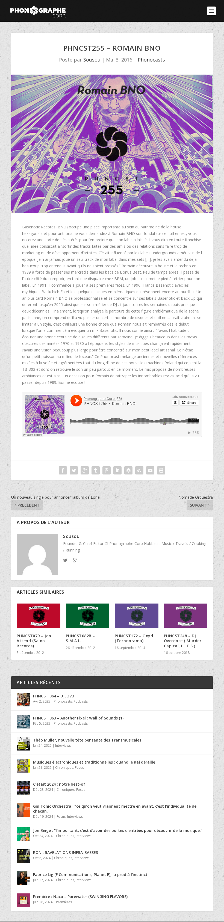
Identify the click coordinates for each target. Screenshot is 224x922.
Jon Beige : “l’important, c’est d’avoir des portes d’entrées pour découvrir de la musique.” (117, 830)
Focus (79, 767)
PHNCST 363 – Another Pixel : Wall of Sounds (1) (78, 718)
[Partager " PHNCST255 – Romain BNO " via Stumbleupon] (139, 470)
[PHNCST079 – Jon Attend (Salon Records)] (38, 616)
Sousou (92, 59)
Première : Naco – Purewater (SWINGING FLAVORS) (80, 896)
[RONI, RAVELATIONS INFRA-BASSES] (23, 856)
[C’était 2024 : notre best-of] (23, 788)
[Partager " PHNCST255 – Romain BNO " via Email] (150, 470)
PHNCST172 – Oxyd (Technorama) (134, 638)
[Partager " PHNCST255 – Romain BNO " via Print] (161, 470)
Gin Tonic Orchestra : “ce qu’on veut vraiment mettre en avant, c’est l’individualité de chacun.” (114, 809)
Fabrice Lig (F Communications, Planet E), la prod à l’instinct (90, 874)
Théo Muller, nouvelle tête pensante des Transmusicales (87, 740)
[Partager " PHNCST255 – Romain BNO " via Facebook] (62, 470)
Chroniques (64, 767)
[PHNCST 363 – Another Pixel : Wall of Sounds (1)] (23, 721)
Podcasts (80, 701)
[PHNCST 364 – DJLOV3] (23, 699)
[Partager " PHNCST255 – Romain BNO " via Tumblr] (95, 470)
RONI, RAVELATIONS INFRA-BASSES (65, 852)
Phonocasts (151, 59)
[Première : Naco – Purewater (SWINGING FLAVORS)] (23, 900)
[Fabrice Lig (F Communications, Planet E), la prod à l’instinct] (23, 878)
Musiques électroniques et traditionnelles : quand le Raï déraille (94, 762)
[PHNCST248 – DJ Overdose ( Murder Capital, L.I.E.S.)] (186, 616)
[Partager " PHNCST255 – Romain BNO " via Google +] (84, 470)
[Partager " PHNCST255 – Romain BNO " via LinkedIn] (117, 470)
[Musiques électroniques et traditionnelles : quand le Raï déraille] (23, 766)
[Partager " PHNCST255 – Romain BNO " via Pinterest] (106, 470)
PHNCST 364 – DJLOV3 (53, 696)
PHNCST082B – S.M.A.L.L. (80, 638)
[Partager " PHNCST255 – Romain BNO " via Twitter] (73, 470)
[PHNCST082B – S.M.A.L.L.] (88, 616)
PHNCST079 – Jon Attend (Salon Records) (34, 640)
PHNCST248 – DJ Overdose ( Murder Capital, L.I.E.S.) (183, 640)
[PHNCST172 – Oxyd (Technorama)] (136, 616)
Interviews (63, 745)
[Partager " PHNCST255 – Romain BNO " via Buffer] (128, 470)
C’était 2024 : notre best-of (59, 784)
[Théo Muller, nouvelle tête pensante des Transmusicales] (23, 744)
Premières (64, 902)
